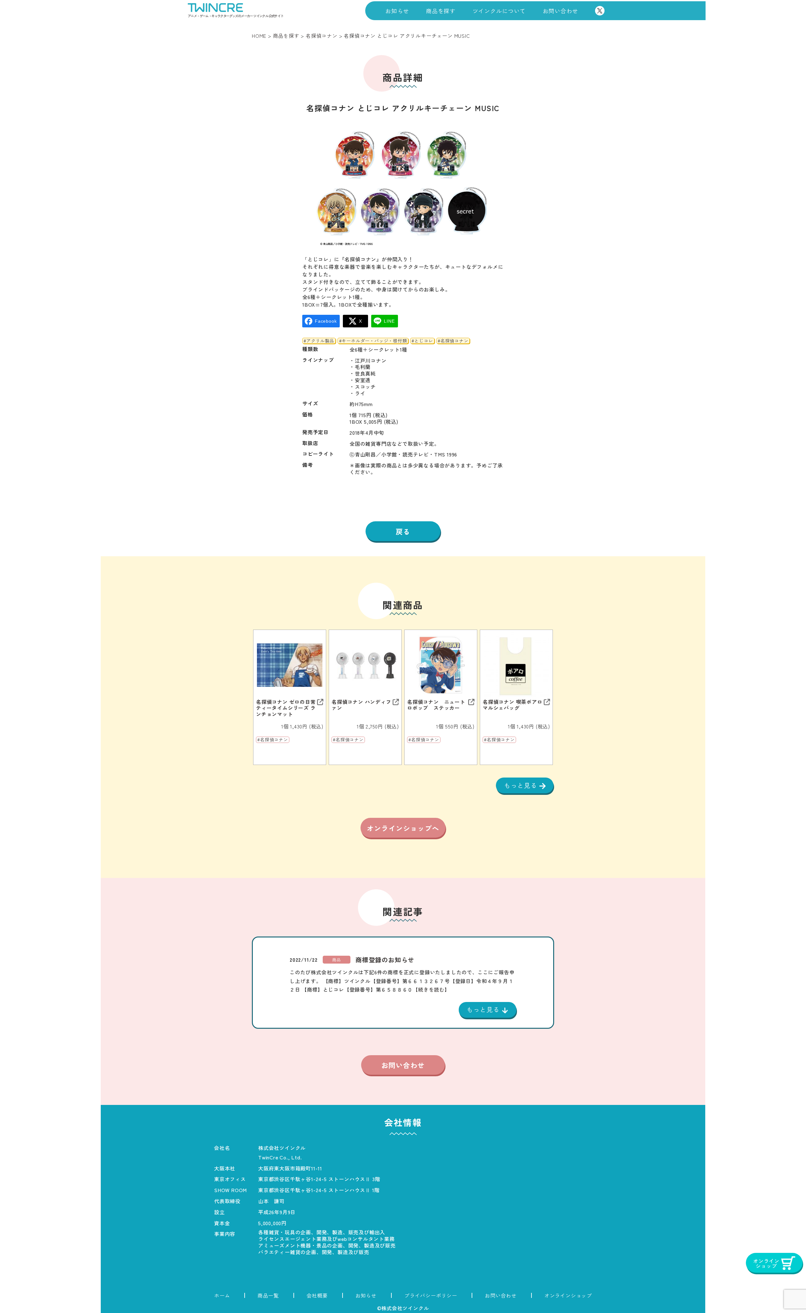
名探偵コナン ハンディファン (361, 705)
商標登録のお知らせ (384, 960)
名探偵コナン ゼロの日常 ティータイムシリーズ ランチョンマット (286, 708)
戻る (403, 531)
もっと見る (521, 785)
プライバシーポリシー (430, 1295)
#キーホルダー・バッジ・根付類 (373, 341)
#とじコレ (422, 341)
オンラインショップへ (403, 828)
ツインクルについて (499, 11)
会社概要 (317, 1295)
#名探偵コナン (453, 341)
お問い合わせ (560, 11)
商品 (336, 960)
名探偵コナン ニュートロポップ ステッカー (436, 705)
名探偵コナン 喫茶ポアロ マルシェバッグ (512, 705)
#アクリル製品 (319, 341)
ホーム (222, 1295)
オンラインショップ (568, 1295)
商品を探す (441, 11)
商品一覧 (268, 1295)
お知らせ (397, 11)
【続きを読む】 (431, 989)
